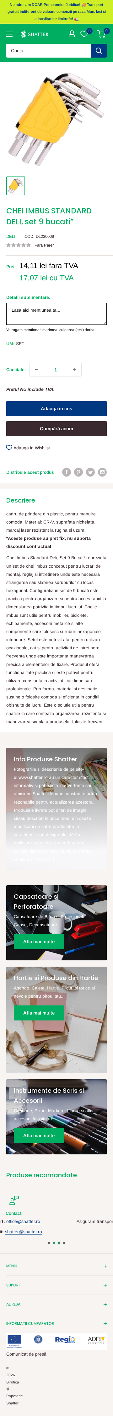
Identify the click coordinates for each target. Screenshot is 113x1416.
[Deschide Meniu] (9, 34)
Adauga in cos (56, 408)
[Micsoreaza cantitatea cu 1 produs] (36, 369)
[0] (101, 34)
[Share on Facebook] (66, 472)
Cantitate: (16, 369)
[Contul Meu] (72, 33)
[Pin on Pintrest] (78, 472)
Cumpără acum (56, 428)
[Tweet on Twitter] (90, 472)
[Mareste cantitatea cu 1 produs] (74, 369)
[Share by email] (102, 472)
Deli (10, 236)
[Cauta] (99, 51)
